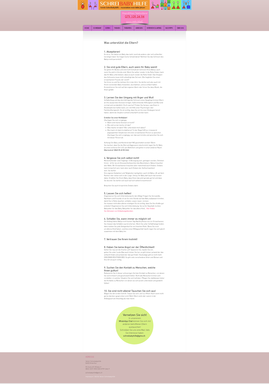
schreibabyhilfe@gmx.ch (134, 336)
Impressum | (90, 377)
